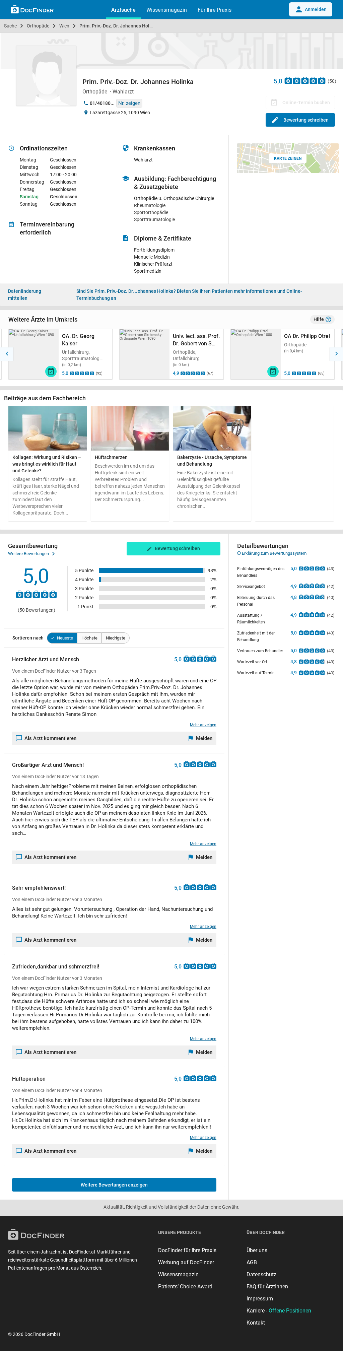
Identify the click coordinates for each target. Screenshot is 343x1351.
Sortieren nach (28, 637)
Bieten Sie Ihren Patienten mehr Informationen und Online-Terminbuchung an (189, 294)
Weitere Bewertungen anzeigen (114, 1185)
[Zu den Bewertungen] (305, 80)
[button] (6, 354)
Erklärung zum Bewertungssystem (273, 553)
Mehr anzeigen (203, 725)
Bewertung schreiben (306, 120)
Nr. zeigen (129, 103)
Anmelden (316, 9)
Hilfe (319, 319)
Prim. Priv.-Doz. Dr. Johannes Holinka (118, 25)
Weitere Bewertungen (28, 553)
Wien (64, 25)
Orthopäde (38, 25)
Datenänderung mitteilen (24, 294)
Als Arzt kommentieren (50, 738)
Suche (10, 25)
